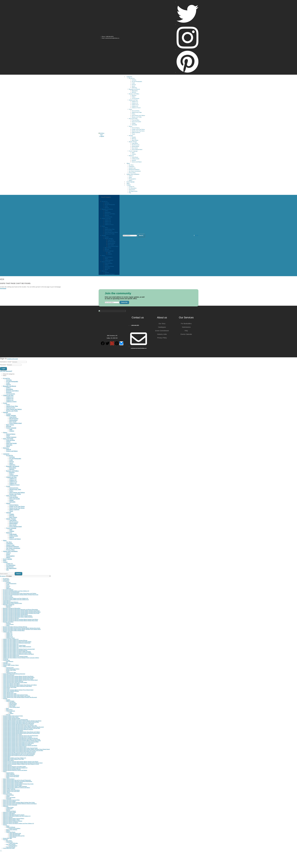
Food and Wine (10, 440)
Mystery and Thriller (12, 411)
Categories (6, 454)
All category (6, 578)
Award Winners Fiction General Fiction (12, 603)
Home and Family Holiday (9, 801)
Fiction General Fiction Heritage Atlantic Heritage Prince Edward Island (20, 680)
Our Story (162, 323)
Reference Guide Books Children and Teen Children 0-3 (16, 816)
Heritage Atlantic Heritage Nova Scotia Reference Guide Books (18, 743)
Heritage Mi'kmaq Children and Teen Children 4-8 (15, 767)
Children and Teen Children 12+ (11, 644)
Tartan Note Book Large (15, 833)
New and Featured (10, 844)
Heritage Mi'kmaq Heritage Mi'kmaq (12, 769)
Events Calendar (186, 334)
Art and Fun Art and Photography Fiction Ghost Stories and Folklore (19, 593)
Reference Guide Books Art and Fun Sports (13, 814)
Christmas (5, 659)
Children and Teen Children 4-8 (10, 647)
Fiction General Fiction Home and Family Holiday (15, 682)
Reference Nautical (7, 817)
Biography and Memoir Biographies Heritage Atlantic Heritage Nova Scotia (21, 613)
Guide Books (13, 534)
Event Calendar (7, 559)
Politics (8, 387)
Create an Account (12, 359)
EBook (7, 825)
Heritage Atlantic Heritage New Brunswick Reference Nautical (18, 729)
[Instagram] (112, 343)
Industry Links (162, 334)
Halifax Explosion (11, 437)
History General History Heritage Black (12, 785)
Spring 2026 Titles (7, 838)
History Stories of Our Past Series (11, 791)
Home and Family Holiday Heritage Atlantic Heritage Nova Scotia (19, 802)
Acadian (8, 414)
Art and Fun (6, 378)
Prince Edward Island (15, 423)
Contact (5, 562)
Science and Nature (12, 451)
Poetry (8, 404)
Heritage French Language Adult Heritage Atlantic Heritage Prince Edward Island (22, 762)
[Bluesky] (121, 343)
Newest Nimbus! (13, 845)
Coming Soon (6, 660)
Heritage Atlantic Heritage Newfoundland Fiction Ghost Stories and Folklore (21, 732)
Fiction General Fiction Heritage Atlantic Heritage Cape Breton (18, 676)
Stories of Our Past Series (17, 508)
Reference (6, 448)
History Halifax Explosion (9, 788)
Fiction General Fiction (8, 675)
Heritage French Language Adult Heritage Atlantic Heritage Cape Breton (20, 761)
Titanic (8, 435)
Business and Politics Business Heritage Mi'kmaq (15, 626)
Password (3, 365)
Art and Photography (12, 381)
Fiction (5, 403)
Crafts (8, 383)
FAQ (186, 331)
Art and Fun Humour (8, 597)
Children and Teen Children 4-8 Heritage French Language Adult (19, 649)
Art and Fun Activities (8, 589)
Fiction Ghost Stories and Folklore (11, 683)
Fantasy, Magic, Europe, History (11, 665)
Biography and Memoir (9, 386)
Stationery (12, 464)
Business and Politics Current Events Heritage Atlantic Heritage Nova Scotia (21, 628)
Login (3, 368)
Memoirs (11, 469)
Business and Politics (12, 390)
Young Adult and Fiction (9, 848)
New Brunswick (13, 418)
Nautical (8, 449)
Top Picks (5, 839)
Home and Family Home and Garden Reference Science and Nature (20, 803)
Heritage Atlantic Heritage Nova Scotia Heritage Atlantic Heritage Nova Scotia (22, 740)
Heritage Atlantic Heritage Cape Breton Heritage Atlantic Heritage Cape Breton (22, 720)
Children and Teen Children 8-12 (11, 655)
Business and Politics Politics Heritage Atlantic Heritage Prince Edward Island (22, 629)
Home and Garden (11, 443)
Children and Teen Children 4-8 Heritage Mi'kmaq (15, 650)
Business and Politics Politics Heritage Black (14, 630)
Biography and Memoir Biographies (11, 608)
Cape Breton (12, 417)
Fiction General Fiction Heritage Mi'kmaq (13, 681)
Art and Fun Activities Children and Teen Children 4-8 (16, 591)
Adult (10, 429)
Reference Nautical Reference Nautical (12, 821)
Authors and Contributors (10, 551)
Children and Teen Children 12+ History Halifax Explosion (17, 646)
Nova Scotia (12, 421)
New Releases (9, 661)
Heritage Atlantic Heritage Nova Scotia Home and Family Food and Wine (21, 741)
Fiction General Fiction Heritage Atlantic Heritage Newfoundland (18, 677)
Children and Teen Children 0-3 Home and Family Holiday (17, 641)
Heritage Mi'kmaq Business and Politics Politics (14, 766)
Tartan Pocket (12, 837)
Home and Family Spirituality (10, 804)
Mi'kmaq (8, 714)
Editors (8, 557)
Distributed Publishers (12, 546)
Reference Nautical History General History (13, 818)
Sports (8, 446)
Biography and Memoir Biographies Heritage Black (15, 614)
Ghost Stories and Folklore (14, 409)
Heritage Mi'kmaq (7, 765)
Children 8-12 (13, 481)
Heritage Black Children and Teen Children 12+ (14, 757)
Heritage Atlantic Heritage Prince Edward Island (14, 746)
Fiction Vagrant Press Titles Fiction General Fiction (15, 694)
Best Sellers (9, 840)
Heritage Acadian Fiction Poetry (10, 717)
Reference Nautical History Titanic (11, 819)
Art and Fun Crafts (7, 595)
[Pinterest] (117, 343)
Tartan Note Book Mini (14, 834)
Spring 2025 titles (13, 843)
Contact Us (9, 563)
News (4, 560)
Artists (8, 554)
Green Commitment (162, 331)
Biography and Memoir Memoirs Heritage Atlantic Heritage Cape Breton (20, 619)
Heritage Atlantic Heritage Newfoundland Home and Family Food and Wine (21, 733)
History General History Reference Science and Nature (16, 787)
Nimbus (8, 830)
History (5, 432)
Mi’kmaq (8, 426)
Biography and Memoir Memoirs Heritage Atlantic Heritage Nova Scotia (20, 620)
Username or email (6, 362)
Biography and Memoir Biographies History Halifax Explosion (18, 616)
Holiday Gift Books (10, 827)
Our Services (186, 317)
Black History (10, 424)
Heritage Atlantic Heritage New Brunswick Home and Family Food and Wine (21, 728)
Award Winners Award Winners (10, 602)
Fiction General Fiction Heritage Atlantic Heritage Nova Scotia (18, 678)
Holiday (8, 442)
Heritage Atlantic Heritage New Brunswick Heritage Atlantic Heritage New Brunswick (23, 727)
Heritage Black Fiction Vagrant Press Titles (13, 759)
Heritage (5, 412)
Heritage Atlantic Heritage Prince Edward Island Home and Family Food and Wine (23, 750)
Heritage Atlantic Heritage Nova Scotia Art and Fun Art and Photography (20, 735)
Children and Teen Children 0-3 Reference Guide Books (16, 642)
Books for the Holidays (14, 828)
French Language (11, 428)
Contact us (138, 317)
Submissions (186, 327)
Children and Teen (8, 395)
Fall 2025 (5, 662)
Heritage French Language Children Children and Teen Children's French (21, 764)
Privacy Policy (162, 338)
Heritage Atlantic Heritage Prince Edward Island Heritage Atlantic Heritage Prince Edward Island (26, 749)
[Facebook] (103, 343)
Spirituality (9, 445)
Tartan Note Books (10, 832)
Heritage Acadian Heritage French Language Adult (15, 719)
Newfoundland (13, 420)
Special (5, 824)
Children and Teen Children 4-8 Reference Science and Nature (18, 654)
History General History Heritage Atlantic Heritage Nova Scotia (18, 783)
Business (9, 392)
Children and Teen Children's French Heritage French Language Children (21, 657)
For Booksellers (186, 323)
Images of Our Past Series (17, 506)
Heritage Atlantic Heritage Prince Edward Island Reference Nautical (19, 751)
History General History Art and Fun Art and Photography (17, 780)
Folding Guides (13, 536)
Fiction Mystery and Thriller (9, 687)
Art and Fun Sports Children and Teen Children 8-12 (16, 599)
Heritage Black (6, 756)
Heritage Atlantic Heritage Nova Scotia (12, 734)
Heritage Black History (8, 760)
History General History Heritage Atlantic (13, 782)
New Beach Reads (10, 847)
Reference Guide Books (9, 813)
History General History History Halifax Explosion (15, 786)
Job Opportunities (11, 568)
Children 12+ (10, 400)
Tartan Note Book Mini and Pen (17, 835)
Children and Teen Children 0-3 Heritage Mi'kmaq (15, 640)
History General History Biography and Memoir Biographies (17, 781)
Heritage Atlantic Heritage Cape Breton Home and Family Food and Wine (21, 722)
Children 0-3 (9, 397)
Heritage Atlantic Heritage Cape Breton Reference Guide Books (18, 723)
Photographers (10, 556)
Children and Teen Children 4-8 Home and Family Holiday (17, 652)
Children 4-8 (9, 398)
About (4, 540)
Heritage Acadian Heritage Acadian (11, 718)
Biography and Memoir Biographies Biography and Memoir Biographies (20, 609)
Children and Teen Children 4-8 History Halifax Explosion (17, 651)
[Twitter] (107, 343)
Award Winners (7, 600)
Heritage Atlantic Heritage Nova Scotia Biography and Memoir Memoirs (20, 738)
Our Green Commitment (13, 548)
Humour (8, 384)
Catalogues (162, 327)
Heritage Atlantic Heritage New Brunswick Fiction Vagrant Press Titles (20, 725)
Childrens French (10, 638)
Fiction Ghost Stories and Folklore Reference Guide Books (17, 686)
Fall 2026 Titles (7, 663)
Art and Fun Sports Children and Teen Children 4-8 (15, 598)
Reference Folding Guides (9, 812)
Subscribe (124, 302)
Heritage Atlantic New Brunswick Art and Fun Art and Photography (19, 753)
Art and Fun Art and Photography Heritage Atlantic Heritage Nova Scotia (20, 594)
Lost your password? (6, 371)
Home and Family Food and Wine (11, 800)
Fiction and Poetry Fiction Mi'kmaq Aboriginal (14, 673)
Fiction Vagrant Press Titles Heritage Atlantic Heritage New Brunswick (20, 697)
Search (141, 235)
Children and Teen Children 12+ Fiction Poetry (14, 645)
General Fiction (10, 407)
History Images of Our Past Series (11, 790)
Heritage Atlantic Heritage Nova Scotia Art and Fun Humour (17, 736)
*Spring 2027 (6, 579)
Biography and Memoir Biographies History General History (17, 615)
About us (162, 317)
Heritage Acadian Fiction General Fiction (13, 715)
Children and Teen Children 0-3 (10, 639)
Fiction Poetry (6, 688)
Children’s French (11, 401)
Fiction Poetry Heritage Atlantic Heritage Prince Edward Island (18, 689)
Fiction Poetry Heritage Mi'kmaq (11, 691)
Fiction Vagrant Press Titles (9, 693)
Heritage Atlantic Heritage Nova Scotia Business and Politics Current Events (21, 739)
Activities (9, 380)
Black (7, 708)
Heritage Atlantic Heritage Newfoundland (13, 730)
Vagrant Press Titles (12, 406)
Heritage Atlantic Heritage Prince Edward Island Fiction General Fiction (20, 748)
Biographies (9, 389)
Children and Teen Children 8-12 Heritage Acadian (15, 656)
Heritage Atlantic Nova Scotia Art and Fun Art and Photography (18, 755)
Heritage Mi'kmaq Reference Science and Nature (15, 770)
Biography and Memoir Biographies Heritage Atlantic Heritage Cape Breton (21, 610)
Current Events (10, 394)
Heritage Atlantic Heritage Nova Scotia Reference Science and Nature (20, 745)
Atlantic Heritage (11, 415)
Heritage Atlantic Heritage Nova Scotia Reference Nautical (17, 744)
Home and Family (8, 438)
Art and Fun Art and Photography (11, 592)
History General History (8, 778)
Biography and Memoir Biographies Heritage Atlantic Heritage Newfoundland (21, 612)
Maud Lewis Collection (11, 829)
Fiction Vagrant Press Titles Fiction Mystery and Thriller (16, 696)
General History (10, 434)
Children (11, 431)
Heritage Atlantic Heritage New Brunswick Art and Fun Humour (18, 724)
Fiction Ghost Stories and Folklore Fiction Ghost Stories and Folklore (20, 685)
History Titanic (6, 792)
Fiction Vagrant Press (8, 692)
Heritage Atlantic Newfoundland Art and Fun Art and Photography (19, 754)
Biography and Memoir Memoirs (11, 618)
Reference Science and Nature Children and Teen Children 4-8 (18, 823)
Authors (8, 553)
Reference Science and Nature (10, 822)
